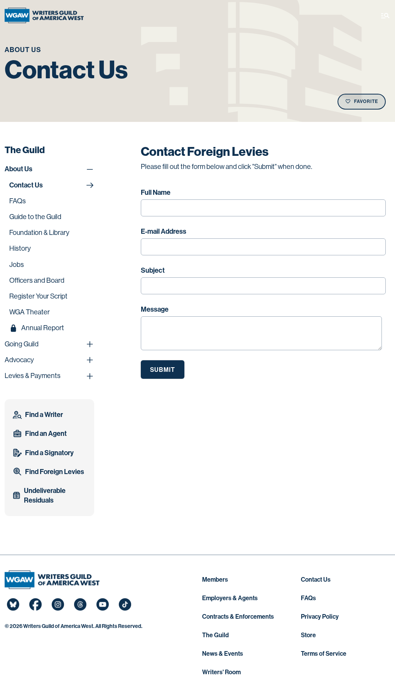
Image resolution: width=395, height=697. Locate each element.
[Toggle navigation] (385, 15)
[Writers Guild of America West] (44, 15)
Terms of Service (323, 653)
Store (308, 635)
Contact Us (316, 579)
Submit (162, 369)
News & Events (222, 653)
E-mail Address (163, 231)
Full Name (155, 192)
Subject (153, 270)
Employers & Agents (230, 598)
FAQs (308, 598)
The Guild (215, 635)
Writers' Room (221, 672)
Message (155, 309)
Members (215, 579)
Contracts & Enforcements (238, 616)
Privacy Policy (320, 616)
